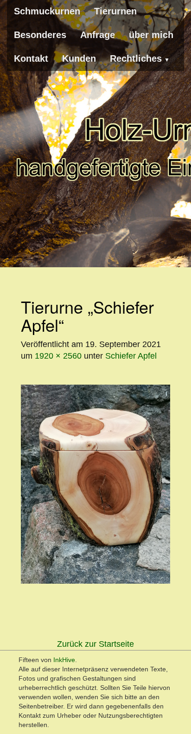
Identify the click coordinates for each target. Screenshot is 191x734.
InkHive (64, 659)
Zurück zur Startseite (95, 644)
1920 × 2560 (58, 356)
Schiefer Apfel (131, 356)
